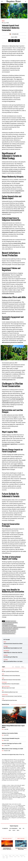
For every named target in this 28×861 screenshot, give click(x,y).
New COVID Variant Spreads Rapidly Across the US (13, 648)
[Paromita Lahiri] (10, 34)
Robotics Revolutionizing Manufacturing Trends (10, 692)
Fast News (6, 646)
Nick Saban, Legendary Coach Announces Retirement (10, 671)
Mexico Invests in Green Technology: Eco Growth (12, 748)
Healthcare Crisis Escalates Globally (10, 733)
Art (13, 666)
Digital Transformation (6, 686)
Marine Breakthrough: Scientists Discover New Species (11, 675)
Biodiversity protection (11, 621)
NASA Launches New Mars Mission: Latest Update (13, 661)
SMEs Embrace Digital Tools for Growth (8, 687)
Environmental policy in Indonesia (9, 625)
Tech (3, 690)
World (3, 20)
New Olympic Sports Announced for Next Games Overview (11, 679)
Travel (3, 678)
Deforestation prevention (7, 624)
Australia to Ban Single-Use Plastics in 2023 (11, 743)
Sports (3, 669)
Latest (5, 641)
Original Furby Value (6, 793)
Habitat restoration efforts (19, 627)
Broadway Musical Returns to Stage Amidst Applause (10, 683)
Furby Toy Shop (13, 805)
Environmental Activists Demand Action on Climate (13, 643)
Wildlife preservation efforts (8, 633)
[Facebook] (9, 40)
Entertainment (6, 650)
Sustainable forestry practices (9, 632)
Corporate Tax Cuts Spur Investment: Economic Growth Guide (12, 696)
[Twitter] (12, 40)
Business (17, 666)
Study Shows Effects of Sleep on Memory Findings (20, 849)
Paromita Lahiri (15, 34)
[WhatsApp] (18, 40)
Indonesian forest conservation (8, 630)
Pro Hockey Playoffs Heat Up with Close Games (9, 700)
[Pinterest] (15, 40)
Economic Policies (5, 694)
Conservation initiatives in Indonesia (9, 622)
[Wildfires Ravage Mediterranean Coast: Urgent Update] (14, 715)
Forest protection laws (7, 627)
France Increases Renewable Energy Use (10, 738)
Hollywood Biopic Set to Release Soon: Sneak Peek (13, 652)
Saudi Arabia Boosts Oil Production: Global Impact (7, 849)
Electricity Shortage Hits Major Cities (11, 657)
